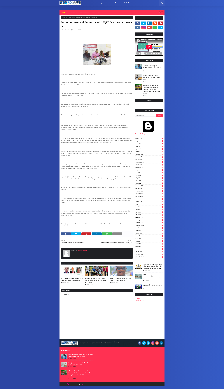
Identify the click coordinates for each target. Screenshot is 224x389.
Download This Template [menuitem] (128, 3)
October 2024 (149, 196)
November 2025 (149, 162)
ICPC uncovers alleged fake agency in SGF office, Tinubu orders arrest (83, 12)
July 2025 (149, 172)
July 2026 (149, 141)
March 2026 (149, 151)
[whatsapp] (155, 27)
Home (63, 17)
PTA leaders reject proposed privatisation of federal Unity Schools (151, 277)
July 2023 (149, 236)
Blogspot (69, 384)
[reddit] (155, 23)
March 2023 (149, 246)
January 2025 (149, 188)
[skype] (160, 27)
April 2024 (149, 212)
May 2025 (149, 178)
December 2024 (149, 191)
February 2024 (149, 217)
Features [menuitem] (92, 3)
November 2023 (149, 225)
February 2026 (149, 154)
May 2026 (149, 146)
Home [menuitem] (86, 3)
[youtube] (149, 27)
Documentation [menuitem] (112, 3)
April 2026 (149, 149)
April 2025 (149, 180)
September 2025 (149, 167)
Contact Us (160, 384)
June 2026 (149, 143)
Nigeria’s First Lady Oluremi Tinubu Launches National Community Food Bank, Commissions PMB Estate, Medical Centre (153, 89)
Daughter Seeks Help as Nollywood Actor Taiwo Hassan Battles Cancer (152, 67)
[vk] (137, 27)
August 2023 (149, 233)
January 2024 (149, 220)
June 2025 (149, 175)
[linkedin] (149, 23)
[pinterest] (160, 23)
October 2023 (149, 228)
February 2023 (149, 249)
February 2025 (149, 185)
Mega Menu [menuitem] (102, 3)
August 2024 (149, 201)
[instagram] (143, 27)
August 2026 (149, 138)
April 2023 (149, 243)
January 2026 (149, 156)
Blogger (82, 384)
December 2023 (149, 222)
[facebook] (137, 23)
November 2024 (149, 193)
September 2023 (149, 230)
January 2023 (149, 251)
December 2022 (149, 254)
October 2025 (149, 164)
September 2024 (149, 199)
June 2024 (149, 207)
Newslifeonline (66, 30)
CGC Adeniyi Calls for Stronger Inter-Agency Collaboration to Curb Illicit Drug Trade (96, 280)
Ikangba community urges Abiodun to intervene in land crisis (151, 77)
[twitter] (143, 23)
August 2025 (149, 170)
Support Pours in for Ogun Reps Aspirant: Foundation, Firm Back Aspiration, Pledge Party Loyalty (152, 267)
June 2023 (149, 238)
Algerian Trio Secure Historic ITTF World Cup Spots (152, 286)
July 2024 (149, 204)
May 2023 (149, 241)
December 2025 (149, 159)
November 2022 (149, 257)
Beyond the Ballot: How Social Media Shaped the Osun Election (120, 279)
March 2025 (149, 183)
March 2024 (149, 214)
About (154, 384)
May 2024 (149, 209)
